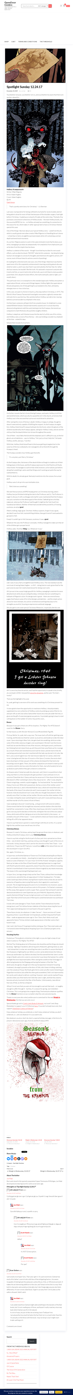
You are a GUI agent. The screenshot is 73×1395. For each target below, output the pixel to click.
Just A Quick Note (13, 1363)
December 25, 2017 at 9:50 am (17, 1301)
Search (9, 1337)
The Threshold (46, 42)
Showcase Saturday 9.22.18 (14, 1140)
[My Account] (61, 5)
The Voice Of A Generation (16, 1370)
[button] (66, 6)
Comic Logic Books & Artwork (33, 1003)
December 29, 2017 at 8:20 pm (28, 1261)
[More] (25, 1157)
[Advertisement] (36, 25)
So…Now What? (12, 1353)
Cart (13, 42)
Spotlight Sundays (18, 1163)
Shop (6, 42)
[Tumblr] (18, 1157)
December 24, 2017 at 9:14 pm (17, 1208)
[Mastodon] (22, 1157)
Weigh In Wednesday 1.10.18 (33, 1140)
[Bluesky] (8, 1157)
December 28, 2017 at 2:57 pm (28, 1248)
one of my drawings (36, 693)
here (36, 1006)
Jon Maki (23, 91)
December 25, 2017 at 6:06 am (21, 1221)
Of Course (10, 1366)
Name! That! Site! (13, 1376)
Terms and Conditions (27, 42)
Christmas (12, 1166)
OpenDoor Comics (10, 3)
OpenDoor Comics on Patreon (22, 1009)
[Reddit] (15, 1157)
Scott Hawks (24, 1233)
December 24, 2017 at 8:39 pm (14, 1193)
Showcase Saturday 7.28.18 (52, 1140)
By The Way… (11, 1373)
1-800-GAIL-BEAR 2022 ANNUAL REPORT (22, 1360)
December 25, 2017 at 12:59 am (14, 1273)
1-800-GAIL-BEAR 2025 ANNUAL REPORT (22, 1349)
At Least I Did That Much (15, 1380)
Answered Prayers (13, 1356)
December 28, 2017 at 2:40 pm (24, 1236)
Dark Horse (11, 202)
